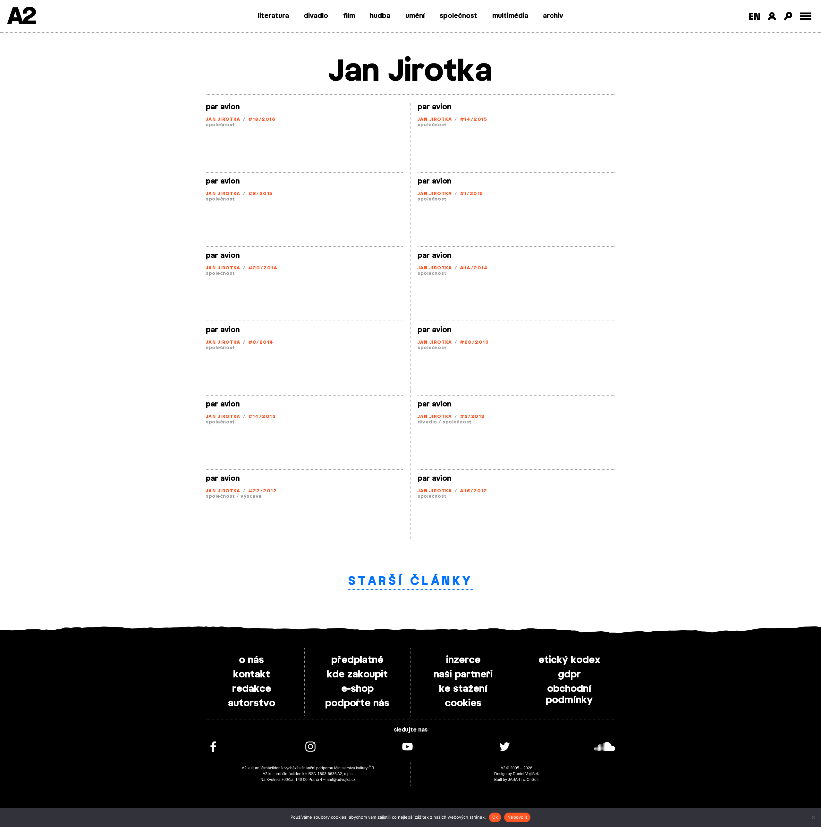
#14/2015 (473, 119)
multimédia (510, 16)
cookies (463, 703)
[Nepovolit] (813, 817)
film (349, 16)
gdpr (569, 674)
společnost (458, 16)
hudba (380, 16)
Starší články (410, 581)
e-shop (357, 689)
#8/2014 (261, 342)
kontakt (251, 674)
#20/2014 (263, 268)
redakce (251, 689)
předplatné (357, 660)
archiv (553, 16)
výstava (251, 496)
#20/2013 (474, 342)
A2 (21, 17)
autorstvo (251, 703)
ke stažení (463, 689)
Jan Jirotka (223, 119)
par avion (223, 106)
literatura (273, 16)
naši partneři (463, 674)
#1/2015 (471, 194)
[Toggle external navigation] (806, 16)
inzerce (463, 660)
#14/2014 (474, 268)
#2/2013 (472, 417)
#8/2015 (260, 194)
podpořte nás (357, 703)
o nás (251, 660)
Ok (495, 817)
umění (415, 16)
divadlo (316, 16)
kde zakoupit (357, 674)
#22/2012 (262, 491)
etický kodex (569, 660)
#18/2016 (262, 119)
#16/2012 (473, 491)
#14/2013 (262, 417)
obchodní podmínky (569, 694)
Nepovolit (517, 817)
